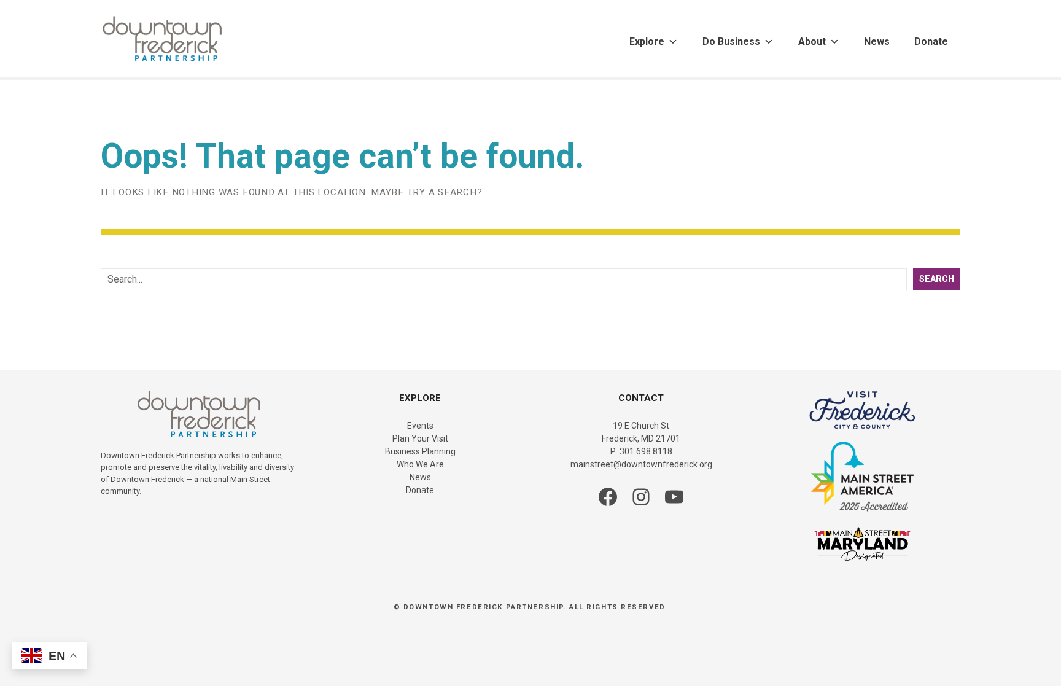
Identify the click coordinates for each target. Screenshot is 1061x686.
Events (420, 426)
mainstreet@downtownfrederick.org (641, 464)
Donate (931, 41)
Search (936, 279)
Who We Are (420, 464)
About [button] (812, 41)
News (877, 41)
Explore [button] (646, 41)
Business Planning (420, 451)
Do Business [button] (731, 41)
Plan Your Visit (420, 438)
